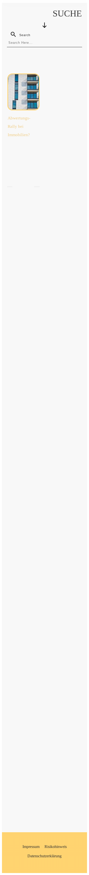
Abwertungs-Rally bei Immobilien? (19, 126)
